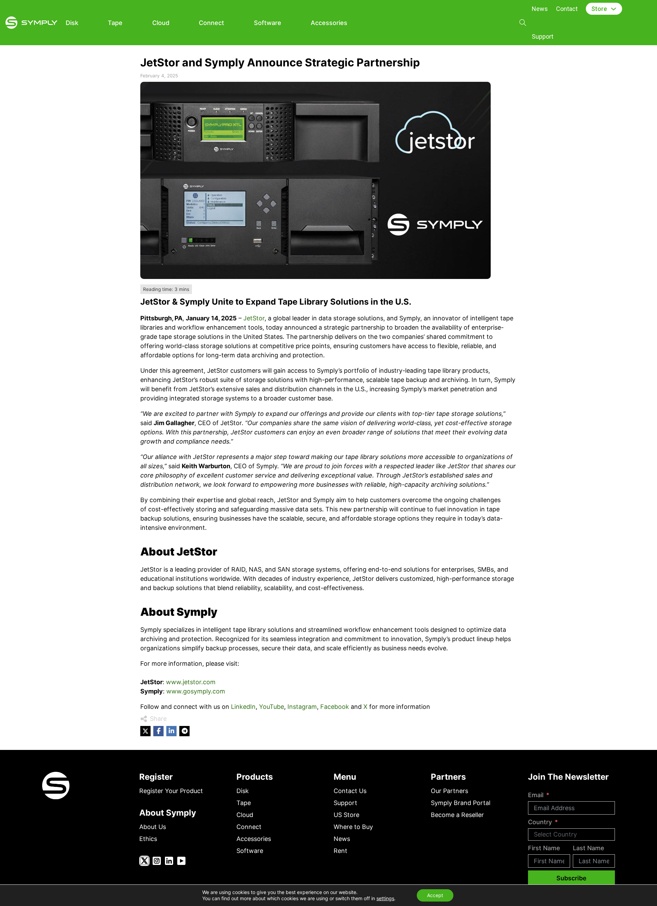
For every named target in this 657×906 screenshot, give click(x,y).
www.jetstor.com (190, 682)
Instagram (302, 706)
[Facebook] (158, 731)
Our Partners (449, 790)
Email (535, 795)
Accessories (329, 22)
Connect (211, 22)
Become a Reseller (457, 814)
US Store (346, 814)
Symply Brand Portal (460, 802)
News (540, 8)
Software (267, 22)
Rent (340, 850)
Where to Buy (353, 826)
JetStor (254, 318)
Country (540, 822)
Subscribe (571, 878)
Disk (72, 22)
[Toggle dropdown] (613, 9)
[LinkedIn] (171, 731)
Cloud (160, 22)
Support (542, 36)
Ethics (148, 838)
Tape (115, 22)
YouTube (271, 706)
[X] (145, 731)
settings (385, 898)
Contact (567, 8)
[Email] (184, 731)
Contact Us (350, 790)
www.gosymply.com (195, 691)
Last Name (588, 848)
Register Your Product (171, 790)
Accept (435, 895)
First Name (544, 848)
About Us (152, 826)
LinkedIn (243, 706)
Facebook (334, 706)
